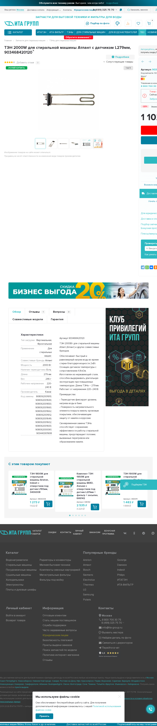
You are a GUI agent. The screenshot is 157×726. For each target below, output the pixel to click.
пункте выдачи (21, 687)
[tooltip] (120, 10)
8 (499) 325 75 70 (104, 9)
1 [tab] (69, 515)
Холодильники (15, 579)
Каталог (18, 32)
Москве (150, 678)
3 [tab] (75, 515)
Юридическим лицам (85, 10)
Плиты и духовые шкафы (21, 589)
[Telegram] (143, 267)
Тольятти (100, 684)
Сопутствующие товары (119, 61)
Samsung (88, 594)
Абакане (43, 684)
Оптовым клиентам (54, 615)
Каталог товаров (36, 532)
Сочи (84, 684)
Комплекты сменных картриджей (60, 569)
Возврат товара (15, 620)
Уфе (78, 681)
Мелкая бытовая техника (55, 565)
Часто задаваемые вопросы (60, 630)
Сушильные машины (18, 574)
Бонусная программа (108, 532)
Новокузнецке (7, 684)
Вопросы (61, 311)
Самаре (55, 681)
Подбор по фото (99, 23)
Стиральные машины (19, 565)
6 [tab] (84, 515)
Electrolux (89, 579)
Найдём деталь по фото (116, 637)
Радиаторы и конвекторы (55, 560)
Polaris (87, 599)
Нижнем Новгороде (42, 681)
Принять (44, 716)
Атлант (87, 565)
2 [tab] (72, 515)
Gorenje (121, 560)
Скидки (52, 532)
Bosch (86, 569)
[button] (109, 357)
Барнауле (126, 681)
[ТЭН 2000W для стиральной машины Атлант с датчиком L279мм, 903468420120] (40, 143)
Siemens (88, 574)
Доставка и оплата (35, 10)
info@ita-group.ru (112, 627)
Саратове (116, 681)
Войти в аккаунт (16, 615)
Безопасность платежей (58, 640)
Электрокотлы (14, 584)
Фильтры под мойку (52, 579)
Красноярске (87, 681)
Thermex (88, 584)
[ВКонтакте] (151, 267)
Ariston (87, 560)
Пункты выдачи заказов (57, 645)
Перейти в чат (110, 647)
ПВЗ (142, 32)
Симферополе (31, 684)
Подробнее (122, 57)
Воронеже (106, 681)
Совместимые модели (27, 319)
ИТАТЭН (41, 32)
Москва (107, 615)
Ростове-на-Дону (68, 681)
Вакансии (95, 532)
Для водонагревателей (123, 32)
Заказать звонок (139, 9)
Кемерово (19, 684)
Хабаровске (133, 684)
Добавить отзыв (25, 62)
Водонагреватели (17, 560)
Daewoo (122, 565)
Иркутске (109, 684)
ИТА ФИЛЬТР (56, 32)
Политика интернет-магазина (61, 655)
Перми (98, 681)
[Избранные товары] (139, 23)
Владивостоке (138, 681)
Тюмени (92, 684)
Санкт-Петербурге (8, 681)
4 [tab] (78, 515)
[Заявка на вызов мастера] (117, 23)
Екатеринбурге (55, 684)
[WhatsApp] (147, 267)
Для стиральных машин (90, 32)
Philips (121, 574)
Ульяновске (120, 684)
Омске (66, 684)
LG (84, 589)
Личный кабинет (78, 532)
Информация (53, 10)
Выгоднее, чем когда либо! (78, 3)
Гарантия (57, 319)
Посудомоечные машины (21, 569)
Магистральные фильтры (55, 574)
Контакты (67, 10)
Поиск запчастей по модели (60, 650)
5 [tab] (81, 515)
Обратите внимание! (78, 37)
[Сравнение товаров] (128, 23)
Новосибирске (25, 681)
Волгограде (76, 684)
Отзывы (36, 311)
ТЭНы (70, 32)
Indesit (121, 569)
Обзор (16, 311)
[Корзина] (149, 23)
